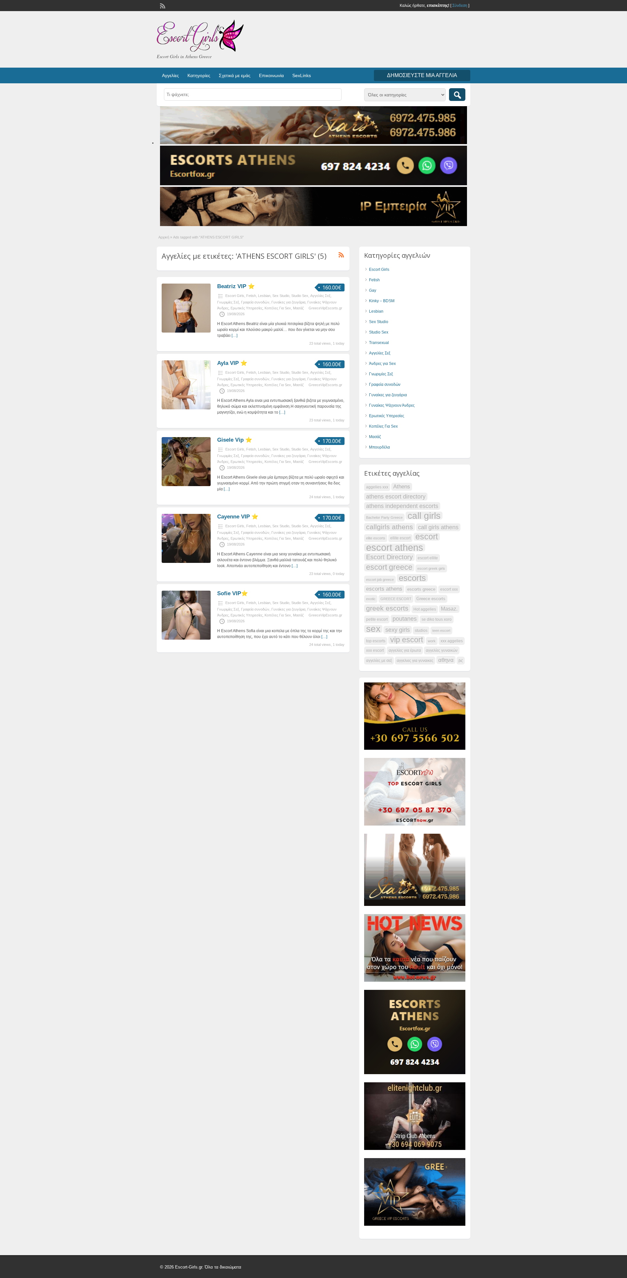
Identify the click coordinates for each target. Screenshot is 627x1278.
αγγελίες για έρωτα (405, 650)
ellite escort (400, 538)
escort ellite (428, 558)
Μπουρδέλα (379, 447)
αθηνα (446, 660)
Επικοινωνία (271, 75)
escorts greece (421, 589)
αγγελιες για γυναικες (415, 660)
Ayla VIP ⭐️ (232, 363)
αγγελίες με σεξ (379, 660)
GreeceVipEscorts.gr (325, 308)
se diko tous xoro (437, 619)
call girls (424, 515)
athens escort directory (396, 496)
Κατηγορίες (198, 75)
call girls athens (438, 527)
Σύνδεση (459, 5)
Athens (401, 486)
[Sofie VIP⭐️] (186, 638)
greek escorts (387, 608)
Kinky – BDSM (381, 301)
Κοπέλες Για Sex (278, 308)
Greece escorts (430, 598)
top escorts (375, 641)
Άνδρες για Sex (382, 363)
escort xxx (449, 589)
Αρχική (163, 237)
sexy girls (397, 629)
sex (373, 629)
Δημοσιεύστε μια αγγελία (422, 75)
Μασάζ (298, 308)
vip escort (406, 640)
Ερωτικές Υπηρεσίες (247, 308)
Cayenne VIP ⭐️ (237, 517)
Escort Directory (389, 557)
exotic (371, 599)
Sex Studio (280, 296)
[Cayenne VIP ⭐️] (186, 561)
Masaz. (449, 609)
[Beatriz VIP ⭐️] (186, 331)
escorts (412, 578)
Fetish (251, 296)
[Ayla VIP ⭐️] (186, 408)
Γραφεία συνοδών (255, 302)
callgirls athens (389, 527)
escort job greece (380, 580)
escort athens (394, 547)
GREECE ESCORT (395, 599)
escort (426, 537)
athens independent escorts (402, 505)
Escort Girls (234, 296)
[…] (234, 335)
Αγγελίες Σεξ (320, 296)
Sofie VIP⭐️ (232, 593)
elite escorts (375, 538)
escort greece (389, 567)
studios (421, 630)
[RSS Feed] (162, 5)
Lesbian (264, 296)
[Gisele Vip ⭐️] (186, 485)
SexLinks (301, 75)
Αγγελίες (170, 75)
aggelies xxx (377, 487)
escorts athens (384, 589)
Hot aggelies (424, 609)
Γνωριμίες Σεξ (228, 302)
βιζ (460, 661)
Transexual (379, 342)
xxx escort (375, 650)
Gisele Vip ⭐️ (234, 440)
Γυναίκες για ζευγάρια (288, 302)
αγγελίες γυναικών (442, 650)
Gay (372, 290)
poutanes (405, 618)
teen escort (441, 630)
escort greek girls (431, 568)
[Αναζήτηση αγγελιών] (457, 94)
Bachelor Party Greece (384, 517)
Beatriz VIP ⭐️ (236, 286)
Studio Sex (299, 296)
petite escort (377, 619)
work (432, 641)
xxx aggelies (452, 641)
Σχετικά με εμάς (234, 75)
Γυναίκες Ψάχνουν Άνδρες (392, 405)
